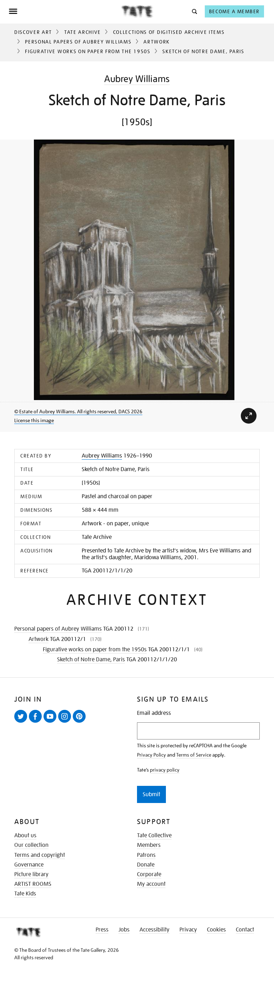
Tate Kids (25, 893)
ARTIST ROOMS (32, 884)
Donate (145, 864)
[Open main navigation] (65, 11)
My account (151, 884)
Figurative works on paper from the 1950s (95, 649)
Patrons (146, 855)
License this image (34, 420)
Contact (245, 929)
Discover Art (33, 32)
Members (149, 845)
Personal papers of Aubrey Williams (78, 42)
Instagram (66, 722)
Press (102, 929)
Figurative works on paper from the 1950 (87, 51)
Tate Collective (154, 835)
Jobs (124, 929)
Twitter (22, 722)
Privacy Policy (151, 755)
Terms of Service (193, 755)
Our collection (31, 845)
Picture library (31, 874)
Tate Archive (82, 32)
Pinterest (81, 722)
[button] (194, 11)
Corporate (149, 874)
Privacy (188, 929)
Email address (154, 713)
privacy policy (164, 770)
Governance (29, 864)
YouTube (51, 722)
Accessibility (154, 929)
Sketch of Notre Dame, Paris (91, 659)
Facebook (37, 722)
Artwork (156, 42)
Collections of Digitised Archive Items (169, 32)
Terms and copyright (39, 855)
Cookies (216, 929)
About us (25, 835)
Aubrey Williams (137, 79)
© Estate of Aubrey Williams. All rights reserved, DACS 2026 (78, 411)
